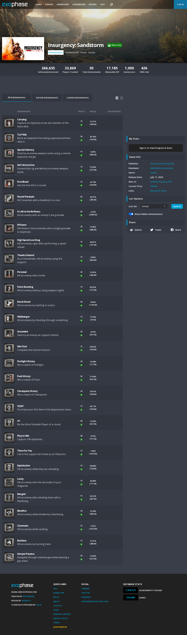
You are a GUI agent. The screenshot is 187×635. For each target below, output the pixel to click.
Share (178, 229)
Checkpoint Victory (27, 391)
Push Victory (23, 376)
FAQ (55, 588)
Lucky (20, 478)
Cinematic (22, 525)
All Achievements (16, 97)
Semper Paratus (25, 553)
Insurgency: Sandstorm (76, 45)
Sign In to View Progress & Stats (156, 148)
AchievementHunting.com (94, 601)
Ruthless (21, 540)
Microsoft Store (158, 190)
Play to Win (23, 435)
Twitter (85, 592)
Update (177, 206)
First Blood (22, 181)
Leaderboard (78, 4)
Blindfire (21, 510)
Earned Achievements (47, 97)
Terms (56, 622)
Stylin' (20, 406)
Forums (49, 4)
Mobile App (58, 592)
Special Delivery (25, 149)
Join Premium (60, 627)
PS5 (170, 181)
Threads (85, 588)
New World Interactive (161, 168)
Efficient (21, 224)
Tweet (158, 229)
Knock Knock (24, 301)
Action (153, 172)
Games (38, 4)
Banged (21, 494)
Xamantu (26, 600)
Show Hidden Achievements (148, 214)
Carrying (22, 119)
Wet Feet (22, 346)
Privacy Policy (60, 618)
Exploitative (23, 465)
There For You (24, 450)
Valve (38, 604)
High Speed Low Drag (28, 240)
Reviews (93, 4)
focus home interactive (162, 163)
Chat (102, 4)
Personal (22, 272)
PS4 (160, 181)
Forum (92, 52)
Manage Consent (62, 614)
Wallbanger (23, 316)
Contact (57, 605)
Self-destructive (25, 165)
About (56, 601)
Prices (83, 52)
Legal (56, 610)
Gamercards (63, 4)
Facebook (86, 597)
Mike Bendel (29, 596)
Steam (153, 181)
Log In (180, 4)
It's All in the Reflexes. (28, 211)
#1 (18, 420)
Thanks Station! (25, 255)
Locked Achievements (78, 97)
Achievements (56, 52)
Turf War (22, 134)
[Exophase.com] (16, 4)
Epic (165, 181)
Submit (138, 229)
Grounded (22, 331)
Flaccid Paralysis (25, 196)
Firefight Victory (26, 361)
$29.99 (153, 186)
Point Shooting (25, 286)
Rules (56, 597)
